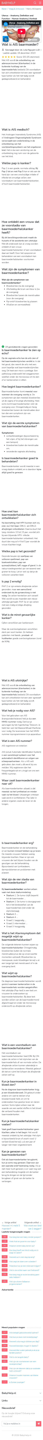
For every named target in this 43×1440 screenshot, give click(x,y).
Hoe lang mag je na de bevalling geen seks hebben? (24, 1275)
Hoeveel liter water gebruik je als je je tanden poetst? (24, 1351)
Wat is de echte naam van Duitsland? (24, 1270)
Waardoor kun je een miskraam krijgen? (25, 1266)
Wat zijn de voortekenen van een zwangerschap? (22, 1362)
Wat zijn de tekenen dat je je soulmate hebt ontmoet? (24, 1369)
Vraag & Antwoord (16, 9)
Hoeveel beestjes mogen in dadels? (23, 1346)
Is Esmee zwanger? (17, 1382)
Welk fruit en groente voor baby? (22, 1241)
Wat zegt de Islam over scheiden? (23, 1261)
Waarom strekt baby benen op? (22, 1246)
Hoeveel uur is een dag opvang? (22, 1257)
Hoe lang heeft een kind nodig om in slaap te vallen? (23, 1251)
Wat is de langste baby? (19, 1357)
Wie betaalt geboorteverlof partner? (24, 1332)
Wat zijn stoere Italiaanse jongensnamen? (19, 1282)
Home (4, 9)
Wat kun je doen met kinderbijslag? (23, 1337)
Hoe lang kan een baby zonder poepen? (25, 1237)
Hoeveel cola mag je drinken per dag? (24, 1341)
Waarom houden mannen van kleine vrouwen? (23, 1376)
